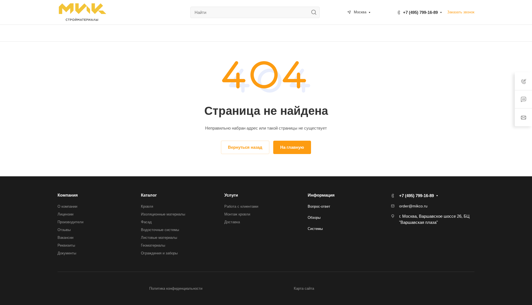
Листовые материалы (159, 237)
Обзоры (314, 217)
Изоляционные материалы (163, 214)
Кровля (147, 206)
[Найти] (315, 12)
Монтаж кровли (237, 214)
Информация (321, 195)
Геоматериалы (153, 245)
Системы (315, 229)
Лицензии (65, 214)
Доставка (232, 222)
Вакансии (65, 237)
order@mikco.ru (413, 206)
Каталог (149, 195)
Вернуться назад (245, 147)
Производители (70, 222)
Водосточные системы (160, 230)
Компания (68, 195)
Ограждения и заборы (159, 253)
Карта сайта (304, 288)
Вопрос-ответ (319, 206)
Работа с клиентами (241, 206)
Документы (67, 253)
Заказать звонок (460, 12)
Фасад (146, 222)
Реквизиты (66, 245)
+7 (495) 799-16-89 (420, 12)
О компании (67, 206)
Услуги (231, 195)
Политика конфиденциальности (175, 288)
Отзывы (64, 230)
